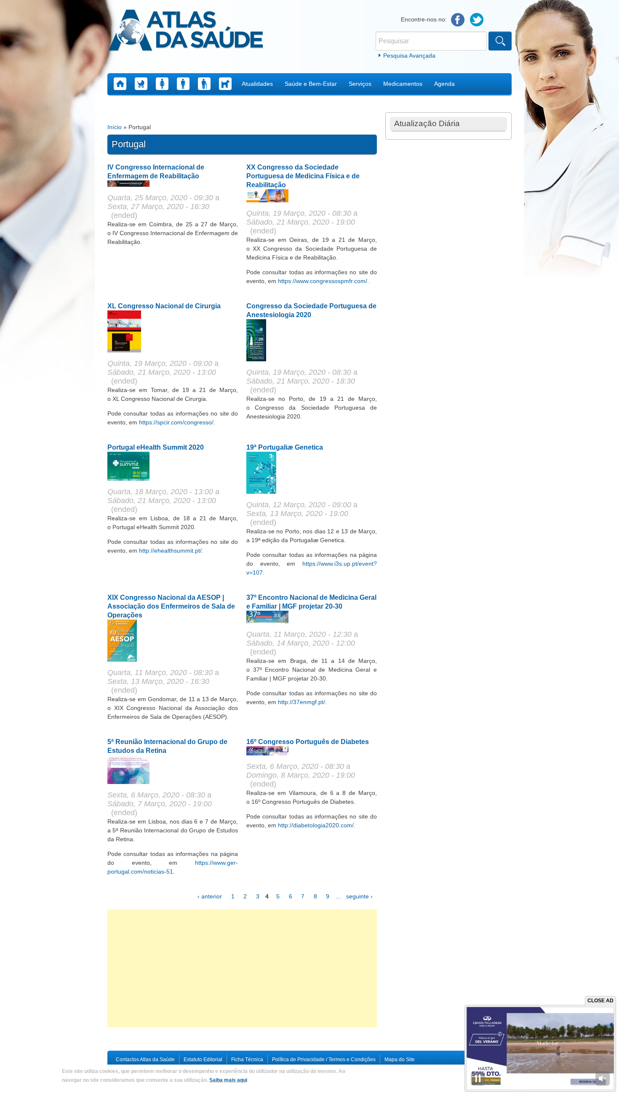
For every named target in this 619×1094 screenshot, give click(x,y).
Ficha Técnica (247, 1059)
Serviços (360, 83)
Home (120, 83)
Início (114, 127)
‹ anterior (209, 896)
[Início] (185, 31)
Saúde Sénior (204, 83)
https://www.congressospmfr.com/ (322, 281)
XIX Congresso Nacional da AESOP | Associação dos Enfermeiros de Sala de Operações (171, 606)
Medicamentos (402, 83)
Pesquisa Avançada (409, 55)
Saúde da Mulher (162, 83)
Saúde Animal (225, 83)
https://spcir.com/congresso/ (176, 422)
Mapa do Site (399, 1059)
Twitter (477, 20)
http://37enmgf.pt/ (301, 702)
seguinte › (359, 896)
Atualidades (257, 83)
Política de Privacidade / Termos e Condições (324, 1059)
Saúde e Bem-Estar (311, 83)
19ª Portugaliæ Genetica (284, 447)
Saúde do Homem (183, 83)
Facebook (458, 20)
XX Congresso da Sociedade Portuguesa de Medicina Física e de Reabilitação (303, 176)
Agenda (444, 83)
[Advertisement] (242, 968)
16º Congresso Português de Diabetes (307, 741)
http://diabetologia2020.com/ (316, 825)
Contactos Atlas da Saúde (145, 1059)
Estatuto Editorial (203, 1059)
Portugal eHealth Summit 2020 (155, 447)
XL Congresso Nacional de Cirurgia (164, 306)
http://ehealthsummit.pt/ (170, 550)
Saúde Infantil (141, 83)
